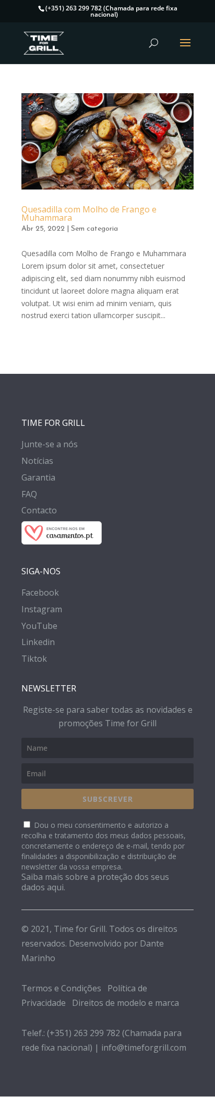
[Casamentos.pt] (107, 534)
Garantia (38, 477)
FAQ (29, 494)
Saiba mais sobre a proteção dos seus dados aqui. (95, 882)
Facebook (40, 592)
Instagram (41, 609)
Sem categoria (94, 229)
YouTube (39, 626)
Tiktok (34, 658)
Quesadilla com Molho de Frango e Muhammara (89, 213)
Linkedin (38, 642)
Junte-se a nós (49, 444)
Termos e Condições (61, 988)
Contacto (39, 510)
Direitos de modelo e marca (125, 1002)
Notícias (37, 460)
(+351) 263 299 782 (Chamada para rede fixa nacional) (111, 11)
